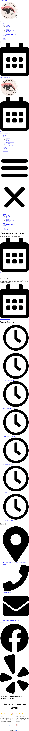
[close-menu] (0, 42)
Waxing (7, 27)
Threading (8, 26)
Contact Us (5, 39)
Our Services (6, 25)
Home (4, 24)
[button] (14, 182)
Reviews (5, 36)
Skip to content (3, 0)
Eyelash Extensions (10, 30)
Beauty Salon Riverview (11, 34)
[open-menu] (0, 21)
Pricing (4, 35)
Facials (7, 29)
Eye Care (8, 31)
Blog (4, 38)
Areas (4, 33)
